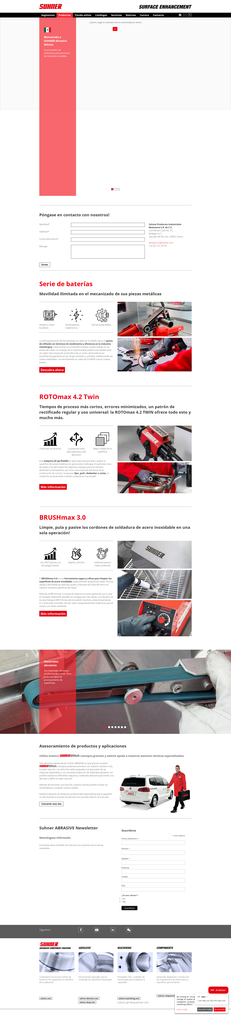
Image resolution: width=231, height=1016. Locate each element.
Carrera (144, 15)
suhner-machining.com (129, 998)
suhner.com (46, 998)
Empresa (125, 868)
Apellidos (44, 224)
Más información (53, 487)
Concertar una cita (51, 803)
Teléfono (44, 231)
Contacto (158, 15)
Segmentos (48, 15)
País (123, 886)
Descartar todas (205, 1009)
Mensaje (43, 246)
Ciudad (125, 877)
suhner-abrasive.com (89, 998)
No (124, 902)
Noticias (131, 15)
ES (185, 15)
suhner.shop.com (87, 1002)
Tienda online (83, 15)
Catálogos (101, 15)
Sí (115, 29)
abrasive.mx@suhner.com (161, 242)
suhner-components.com (169, 995)
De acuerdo (219, 1009)
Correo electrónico (48, 239)
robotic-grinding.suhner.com (133, 1002)
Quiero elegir (182, 1009)
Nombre (126, 848)
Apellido (126, 858)
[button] (218, 990)
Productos (65, 15)
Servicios (116, 15)
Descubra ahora (52, 370)
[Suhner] (50, 6)
